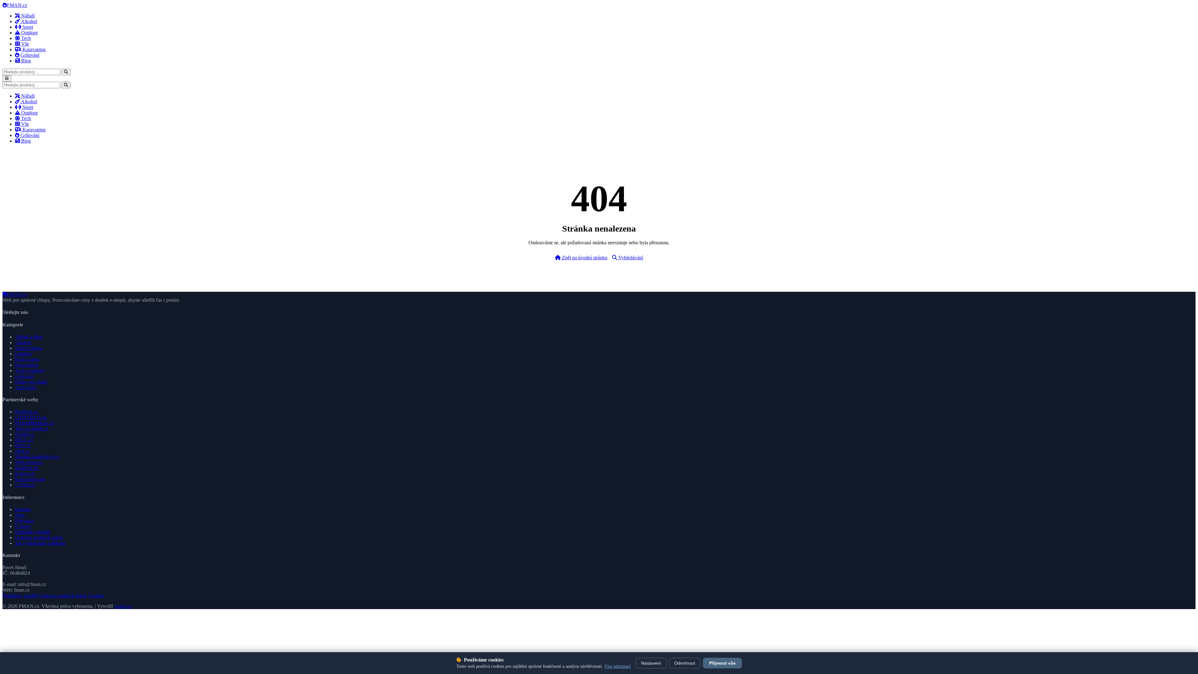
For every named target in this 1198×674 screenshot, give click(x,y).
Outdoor (29, 32)
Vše (24, 43)
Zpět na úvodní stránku (584, 257)
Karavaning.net (30, 479)
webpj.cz (123, 606)
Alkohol (28, 21)
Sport (27, 27)
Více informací (617, 666)
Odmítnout (684, 663)
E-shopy (23, 526)
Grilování (29, 55)
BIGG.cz (24, 439)
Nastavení (651, 663)
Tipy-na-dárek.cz (31, 428)
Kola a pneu (27, 359)
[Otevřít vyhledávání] (66, 72)
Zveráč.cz (24, 434)
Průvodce (24, 520)
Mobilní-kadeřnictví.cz (37, 456)
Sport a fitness (29, 348)
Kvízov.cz (25, 473)
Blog (25, 60)
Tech (25, 38)
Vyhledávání (630, 257)
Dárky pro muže (31, 381)
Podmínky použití (32, 532)
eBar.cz (22, 451)
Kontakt (23, 509)
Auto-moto (26, 387)
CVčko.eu (25, 484)
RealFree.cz (26, 411)
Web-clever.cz (29, 462)
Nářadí (27, 15)
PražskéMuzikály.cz (34, 423)
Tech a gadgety (30, 370)
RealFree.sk (26, 468)
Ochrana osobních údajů (39, 537)
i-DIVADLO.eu (30, 417)
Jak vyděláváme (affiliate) (40, 543)
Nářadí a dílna (29, 336)
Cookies (96, 595)
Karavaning (33, 49)
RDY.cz (23, 445)
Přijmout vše (722, 663)
